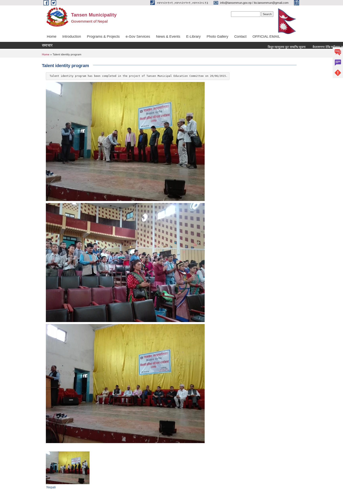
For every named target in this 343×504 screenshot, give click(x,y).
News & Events (168, 36)
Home (51, 36)
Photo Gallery (217, 36)
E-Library (193, 36)
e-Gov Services (138, 36)
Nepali (51, 487)
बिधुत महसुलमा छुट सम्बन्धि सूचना (275, 47)
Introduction (71, 36)
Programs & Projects (103, 36)
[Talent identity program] (68, 467)
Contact (240, 36)
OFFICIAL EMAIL (266, 36)
